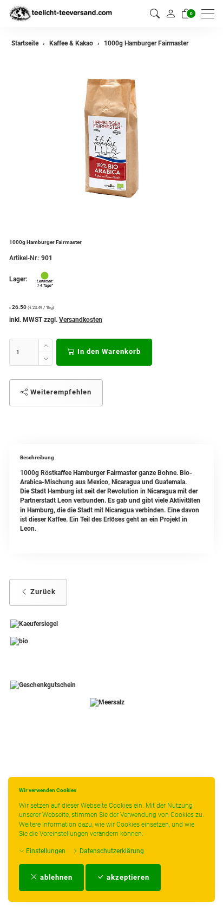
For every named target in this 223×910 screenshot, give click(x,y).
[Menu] (210, 14)
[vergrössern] (111, 137)
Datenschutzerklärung (111, 851)
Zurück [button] (42, 592)
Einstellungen (44, 851)
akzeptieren (126, 877)
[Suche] (154, 13)
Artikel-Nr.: (24, 258)
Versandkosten (80, 320)
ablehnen (55, 877)
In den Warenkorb (108, 351)
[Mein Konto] (170, 13)
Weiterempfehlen (59, 392)
